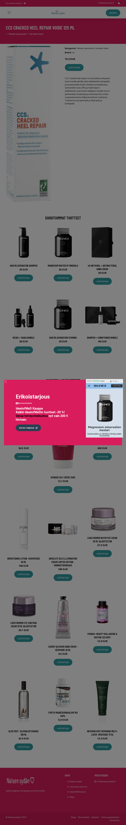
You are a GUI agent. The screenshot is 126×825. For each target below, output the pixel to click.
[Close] (5, 381)
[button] (28, 427)
